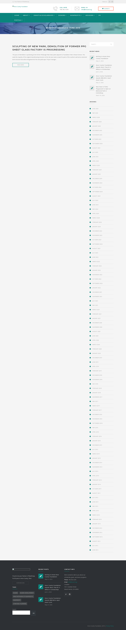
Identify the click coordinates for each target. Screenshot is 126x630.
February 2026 (97, 122)
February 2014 (97, 480)
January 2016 (96, 441)
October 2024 (96, 187)
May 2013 (95, 506)
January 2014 (96, 484)
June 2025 (95, 156)
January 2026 (96, 126)
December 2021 (97, 292)
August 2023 (96, 248)
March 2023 (96, 261)
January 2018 (96, 392)
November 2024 (97, 183)
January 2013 (96, 524)
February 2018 (97, 388)
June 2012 (95, 550)
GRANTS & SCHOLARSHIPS (43, 15)
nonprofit (16, 600)
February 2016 (97, 436)
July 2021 (95, 301)
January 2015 (96, 458)
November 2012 (97, 532)
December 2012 (97, 528)
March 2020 (96, 344)
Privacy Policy (110, 626)
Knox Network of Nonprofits (23, 596)
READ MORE (20, 65)
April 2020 (95, 340)
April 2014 (95, 475)
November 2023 (97, 235)
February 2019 (97, 371)
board (15, 593)
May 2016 (95, 427)
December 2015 (97, 445)
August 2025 (96, 148)
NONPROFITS (75, 15)
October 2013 (96, 489)
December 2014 (97, 462)
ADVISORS (89, 15)
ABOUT (25, 15)
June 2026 (95, 108)
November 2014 (97, 467)
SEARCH (111, 44)
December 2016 (97, 414)
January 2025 (96, 174)
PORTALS (17, 20)
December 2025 (97, 130)
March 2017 (96, 406)
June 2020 (95, 336)
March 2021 (96, 309)
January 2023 (96, 270)
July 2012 (95, 545)
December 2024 (97, 178)
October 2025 (96, 139)
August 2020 (96, 331)
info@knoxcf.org (86, 10)
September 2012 (97, 537)
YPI (99, 15)
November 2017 (97, 397)
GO (34, 613)
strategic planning (19, 603)
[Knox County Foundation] (20, 6)
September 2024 (97, 191)
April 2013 (95, 510)
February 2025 (97, 170)
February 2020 (97, 349)
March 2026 (96, 117)
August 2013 (96, 493)
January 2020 (96, 353)
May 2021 (95, 305)
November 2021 (97, 296)
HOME (16, 15)
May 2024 (95, 209)
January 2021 (96, 318)
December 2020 (97, 323)
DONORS (61, 15)
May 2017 (95, 401)
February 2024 (97, 222)
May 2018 (95, 384)
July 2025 (95, 152)
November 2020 (97, 327)
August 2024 (96, 196)
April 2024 (95, 213)
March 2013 (96, 515)
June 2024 (95, 205)
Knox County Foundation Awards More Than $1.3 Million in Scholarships (104, 67)
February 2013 (97, 519)
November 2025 (97, 135)
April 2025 (95, 161)
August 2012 (96, 541)
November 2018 (97, 379)
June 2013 (95, 502)
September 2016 (97, 423)
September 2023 (97, 244)
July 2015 (95, 449)
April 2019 (95, 366)
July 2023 (95, 253)
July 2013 (95, 497)
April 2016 (95, 432)
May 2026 (95, 113)
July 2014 (95, 471)
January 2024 (96, 226)
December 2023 (97, 231)
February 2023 (97, 266)
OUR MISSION (20, 583)
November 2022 (97, 274)
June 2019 (95, 362)
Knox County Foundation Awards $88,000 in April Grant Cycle (104, 78)
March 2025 (96, 165)
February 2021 (97, 314)
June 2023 (95, 257)
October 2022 (96, 279)
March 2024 (96, 218)
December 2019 (97, 357)
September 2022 (97, 283)
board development (27, 593)
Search (14, 609)
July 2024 (95, 200)
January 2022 (96, 288)
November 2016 (97, 419)
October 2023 (96, 240)
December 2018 (97, 375)
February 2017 (97, 410)
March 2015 (96, 454)
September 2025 (97, 143)
